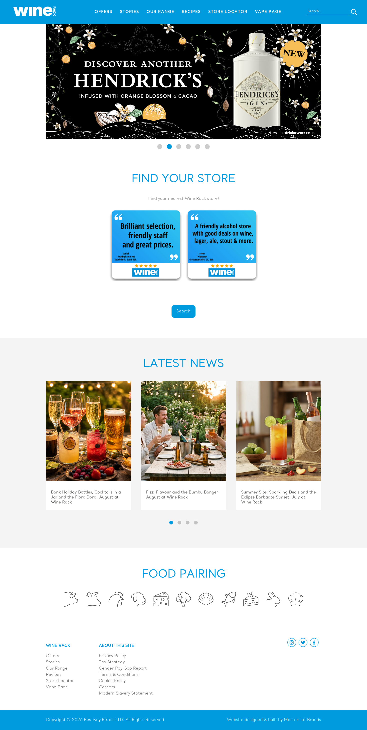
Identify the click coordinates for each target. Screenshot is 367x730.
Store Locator (227, 12)
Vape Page (268, 12)
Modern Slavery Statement (126, 694)
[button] (159, 146)
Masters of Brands (302, 720)
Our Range (160, 12)
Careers (107, 687)
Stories (129, 12)
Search (183, 311)
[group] (88, 446)
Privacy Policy (112, 656)
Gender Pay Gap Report (123, 669)
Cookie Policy (112, 681)
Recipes (191, 12)
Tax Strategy (112, 662)
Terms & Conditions (119, 675)
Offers (103, 12)
